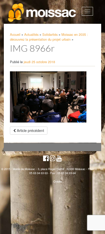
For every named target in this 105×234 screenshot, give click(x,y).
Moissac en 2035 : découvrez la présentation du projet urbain (49, 37)
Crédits (57, 181)
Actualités (31, 34)
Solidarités (50, 34)
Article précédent (30, 130)
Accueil (15, 34)
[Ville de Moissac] (42, 13)
